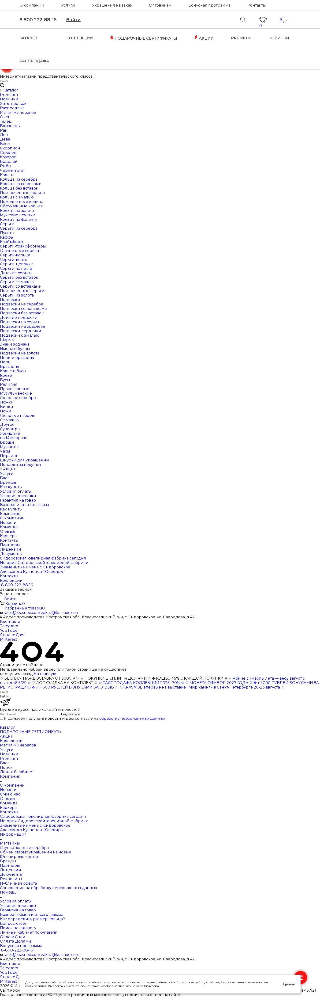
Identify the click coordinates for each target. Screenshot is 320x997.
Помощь (8, 892)
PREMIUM (241, 38)
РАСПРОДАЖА (34, 61)
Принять (289, 984)
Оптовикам (160, 5)
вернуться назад (16, 674)
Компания (10, 776)
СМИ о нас (10, 794)
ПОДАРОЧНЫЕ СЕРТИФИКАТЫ (145, 38)
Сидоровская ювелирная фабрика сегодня (43, 816)
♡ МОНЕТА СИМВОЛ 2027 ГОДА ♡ (219, 683)
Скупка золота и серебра (24, 847)
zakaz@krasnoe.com (60, 612)
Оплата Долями (15, 941)
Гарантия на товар (18, 910)
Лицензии (10, 870)
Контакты (257, 5)
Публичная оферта (18, 883)
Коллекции (11, 740)
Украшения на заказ (112, 5)
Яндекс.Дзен (13, 635)
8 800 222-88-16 (37, 20)
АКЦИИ (206, 38)
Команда (9, 803)
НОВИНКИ (278, 38)
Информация (13, 834)
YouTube (9, 630)
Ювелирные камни (19, 856)
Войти (73, 19)
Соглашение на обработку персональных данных (48, 888)
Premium (9, 758)
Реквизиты (11, 879)
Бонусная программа (209, 5)
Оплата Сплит (13, 937)
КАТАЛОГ (28, 38)
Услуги (68, 5)
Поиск (6, 767)
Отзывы (7, 798)
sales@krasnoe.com (22, 612)
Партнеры (10, 865)
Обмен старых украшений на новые (35, 852)
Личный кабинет (17, 772)
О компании (31, 5)
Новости (8, 790)
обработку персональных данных (132, 718)
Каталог (7, 727)
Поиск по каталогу (18, 928)
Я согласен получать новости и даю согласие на (84, 718)
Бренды (8, 861)
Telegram (9, 626)
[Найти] (2, 85)
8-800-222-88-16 (17, 585)
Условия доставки (18, 905)
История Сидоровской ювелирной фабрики (44, 821)
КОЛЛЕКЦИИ (79, 38)
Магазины (10, 843)
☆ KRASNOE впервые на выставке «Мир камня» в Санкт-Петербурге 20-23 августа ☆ (201, 687)
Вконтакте (10, 621)
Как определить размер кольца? (32, 919)
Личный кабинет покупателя (28, 932)
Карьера (8, 807)
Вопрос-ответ (13, 923)
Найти (4, 696)
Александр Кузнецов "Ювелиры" (32, 830)
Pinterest (8, 639)
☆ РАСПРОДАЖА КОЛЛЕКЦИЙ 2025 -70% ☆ (141, 683)
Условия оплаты (16, 901)
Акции (7, 736)
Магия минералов (18, 745)
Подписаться (70, 714)
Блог (4, 763)
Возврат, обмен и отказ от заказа (31, 914)
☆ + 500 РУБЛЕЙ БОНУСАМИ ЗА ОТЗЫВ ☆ (77, 687)
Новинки (9, 754)
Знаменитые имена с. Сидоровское (35, 825)
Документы (11, 874)
